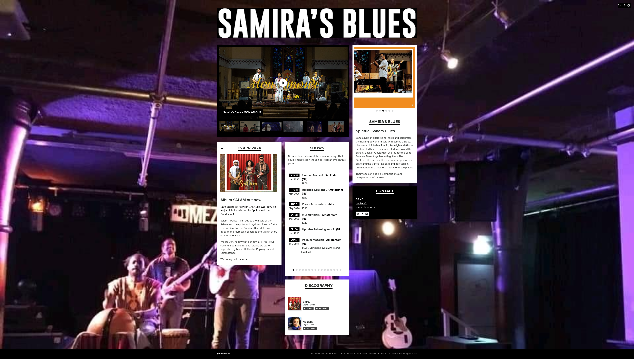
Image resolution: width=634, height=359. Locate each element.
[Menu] (5, 5)
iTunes (310, 308)
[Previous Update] (222, 148)
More (244, 259)
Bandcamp (323, 308)
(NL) (331, 204)
